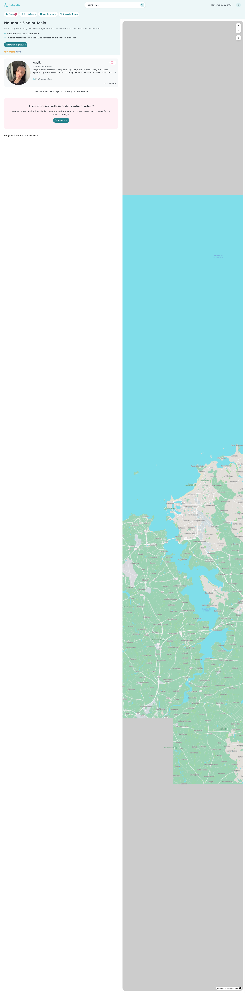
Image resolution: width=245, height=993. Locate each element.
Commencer (61, 120)
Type (12, 14)
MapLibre (220, 988)
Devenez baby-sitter (221, 5)
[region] (182, 506)
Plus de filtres (70, 14)
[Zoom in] (238, 25)
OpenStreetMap (232, 988)
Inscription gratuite (16, 45)
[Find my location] (238, 37)
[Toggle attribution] (240, 988)
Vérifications (49, 14)
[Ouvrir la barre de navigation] (238, 5)
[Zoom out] (238, 30)
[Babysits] (12, 5)
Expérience (29, 14)
